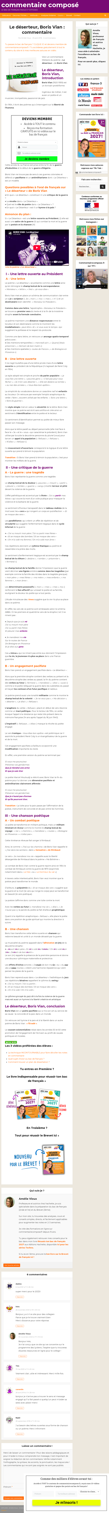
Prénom (7, 1487)
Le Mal (27, 872)
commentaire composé (40, 5)
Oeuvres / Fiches (20, 15)
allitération (49, 943)
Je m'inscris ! (66, 1502)
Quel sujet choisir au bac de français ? (26, 1059)
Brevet (69, 15)
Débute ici (6, 15)
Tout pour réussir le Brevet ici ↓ (37, 1135)
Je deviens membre (37, 158)
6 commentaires (49, 38)
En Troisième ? (37, 1127)
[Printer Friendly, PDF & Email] (11, 1042)
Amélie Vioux (26, 38)
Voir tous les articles (11, 1265)
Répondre (20, 1297)
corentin (19, 1389)
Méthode (34, 15)
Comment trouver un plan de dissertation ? (29, 1062)
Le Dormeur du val (45, 872)
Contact (77, 15)
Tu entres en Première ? (37, 1069)
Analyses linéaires (48, 15)
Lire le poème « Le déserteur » (21, 267)
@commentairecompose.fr (90, 172)
